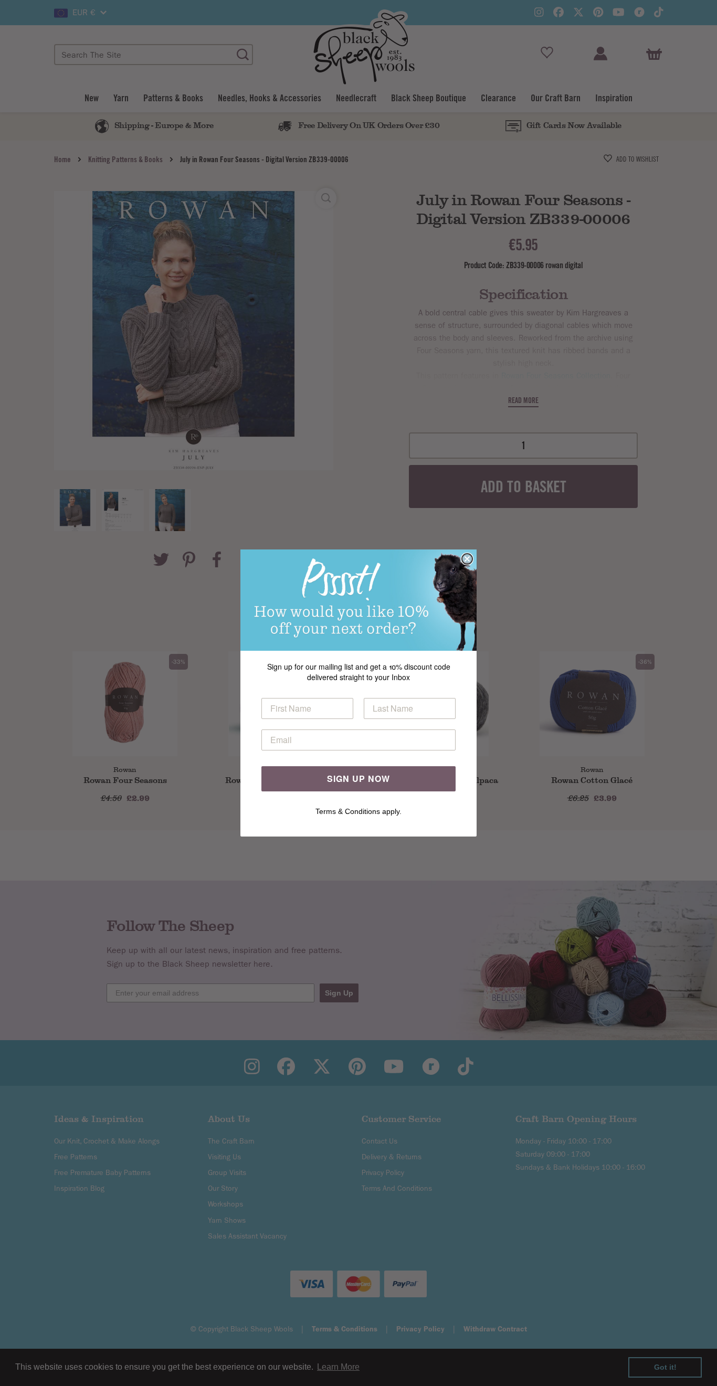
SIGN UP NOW (358, 779)
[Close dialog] (467, 559)
